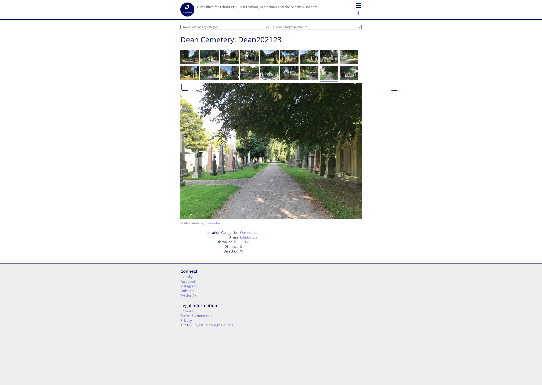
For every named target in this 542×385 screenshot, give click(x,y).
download (215, 223)
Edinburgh (248, 237)
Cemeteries (249, 232)
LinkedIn (187, 290)
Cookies (186, 311)
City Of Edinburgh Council (212, 325)
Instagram (188, 286)
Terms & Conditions (196, 315)
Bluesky (186, 277)
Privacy (186, 320)
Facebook (188, 281)
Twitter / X (188, 295)
